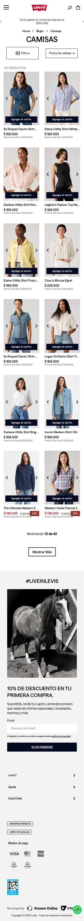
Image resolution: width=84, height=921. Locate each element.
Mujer (40, 31)
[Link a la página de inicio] (26, 31)
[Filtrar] (22, 53)
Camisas (55, 31)
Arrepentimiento (20, 823)
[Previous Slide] (1, 21)
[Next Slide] (83, 21)
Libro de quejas (19, 832)
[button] (69, 8)
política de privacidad (61, 736)
